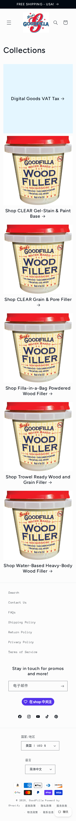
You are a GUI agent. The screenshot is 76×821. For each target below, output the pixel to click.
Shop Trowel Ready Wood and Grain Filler (38, 479)
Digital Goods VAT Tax (35, 98)
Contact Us (17, 602)
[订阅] (62, 686)
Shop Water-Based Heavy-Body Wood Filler (38, 568)
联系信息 (48, 812)
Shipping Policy (22, 622)
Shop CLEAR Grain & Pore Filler (38, 299)
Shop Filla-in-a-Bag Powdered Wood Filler (38, 390)
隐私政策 (46, 806)
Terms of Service (23, 652)
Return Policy (20, 632)
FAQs (12, 612)
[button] (9, 22)
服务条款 (62, 806)
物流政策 (32, 812)
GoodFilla (36, 800)
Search (13, 592)
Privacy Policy (21, 642)
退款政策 (30, 806)
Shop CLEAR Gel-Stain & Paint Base (38, 213)
